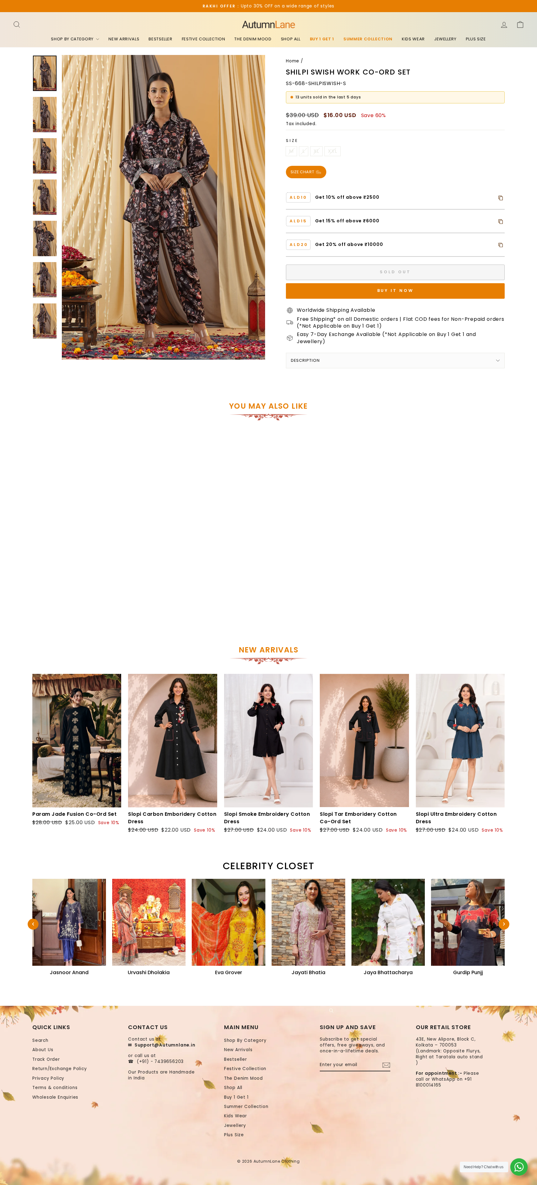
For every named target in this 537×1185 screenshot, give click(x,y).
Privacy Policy (48, 1078)
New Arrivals (123, 39)
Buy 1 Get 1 (322, 39)
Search (40, 1040)
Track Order (46, 1059)
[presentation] (33, 924)
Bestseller (160, 39)
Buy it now (395, 290)
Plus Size (476, 39)
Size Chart (303, 171)
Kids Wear (413, 39)
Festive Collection (203, 39)
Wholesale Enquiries (55, 1097)
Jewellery (445, 39)
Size (292, 140)
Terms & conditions (54, 1088)
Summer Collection (367, 39)
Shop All (291, 39)
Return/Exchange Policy (59, 1069)
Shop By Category (72, 39)
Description (305, 360)
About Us (42, 1050)
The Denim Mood (252, 39)
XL (316, 151)
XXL (332, 151)
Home (292, 61)
